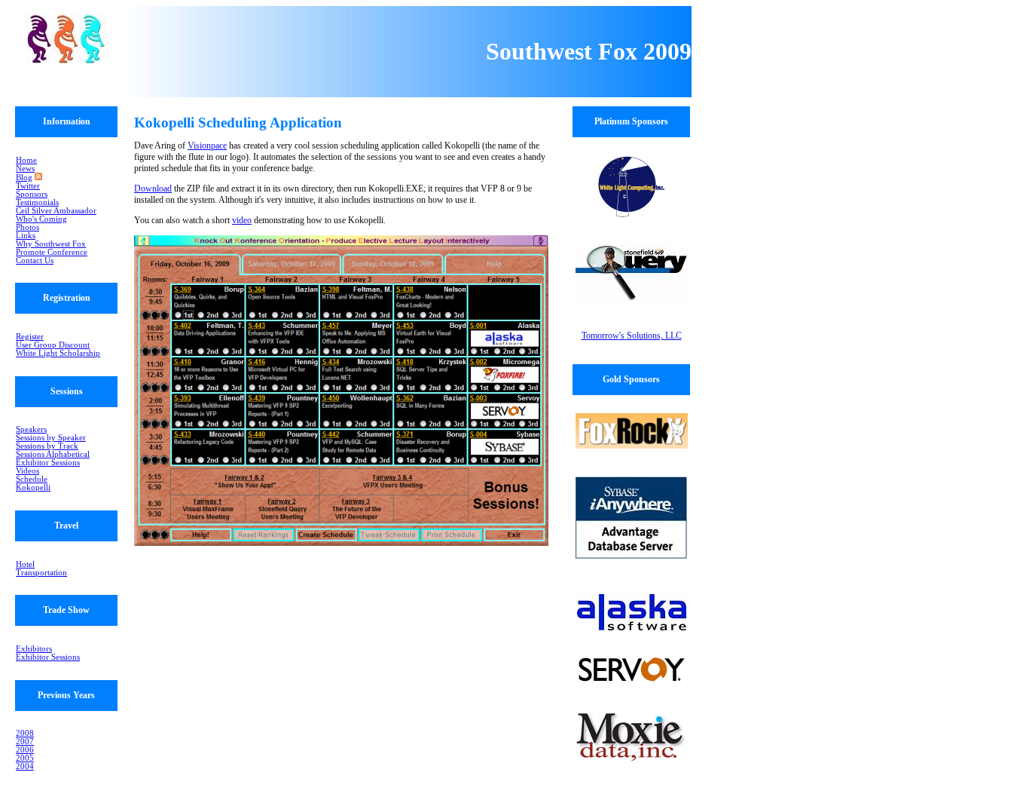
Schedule (31, 479)
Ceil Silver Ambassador (56, 211)
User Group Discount (53, 345)
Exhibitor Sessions (48, 462)
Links (25, 235)
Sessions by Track (47, 446)
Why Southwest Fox (51, 244)
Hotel (25, 564)
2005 (25, 758)
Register (30, 337)
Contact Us (34, 260)
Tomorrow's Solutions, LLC (632, 335)
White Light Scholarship (58, 353)
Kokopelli (33, 487)
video (242, 220)
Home (26, 160)
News (25, 168)
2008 (25, 733)
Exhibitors (34, 649)
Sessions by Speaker (51, 438)
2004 (25, 766)
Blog (24, 177)
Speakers (31, 429)
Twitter (28, 186)
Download (153, 188)
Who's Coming (41, 219)
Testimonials (37, 202)
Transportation (41, 573)
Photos (27, 227)
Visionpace (207, 145)
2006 (25, 750)
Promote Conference (51, 252)
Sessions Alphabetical (53, 454)
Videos (27, 471)
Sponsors (31, 194)
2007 (25, 741)
